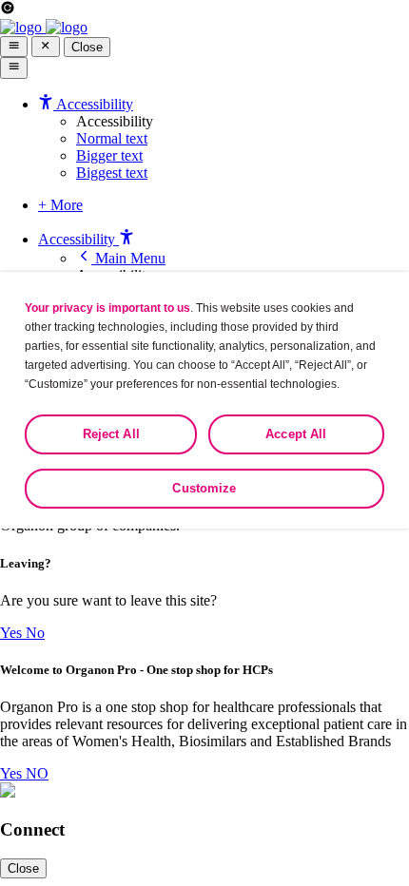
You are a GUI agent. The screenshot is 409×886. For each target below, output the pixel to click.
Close (87, 47)
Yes (13, 633)
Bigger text (109, 155)
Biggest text (111, 172)
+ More (60, 205)
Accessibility (78, 239)
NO (37, 773)
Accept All (295, 434)
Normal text (111, 138)
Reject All (111, 434)
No (35, 633)
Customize (204, 488)
